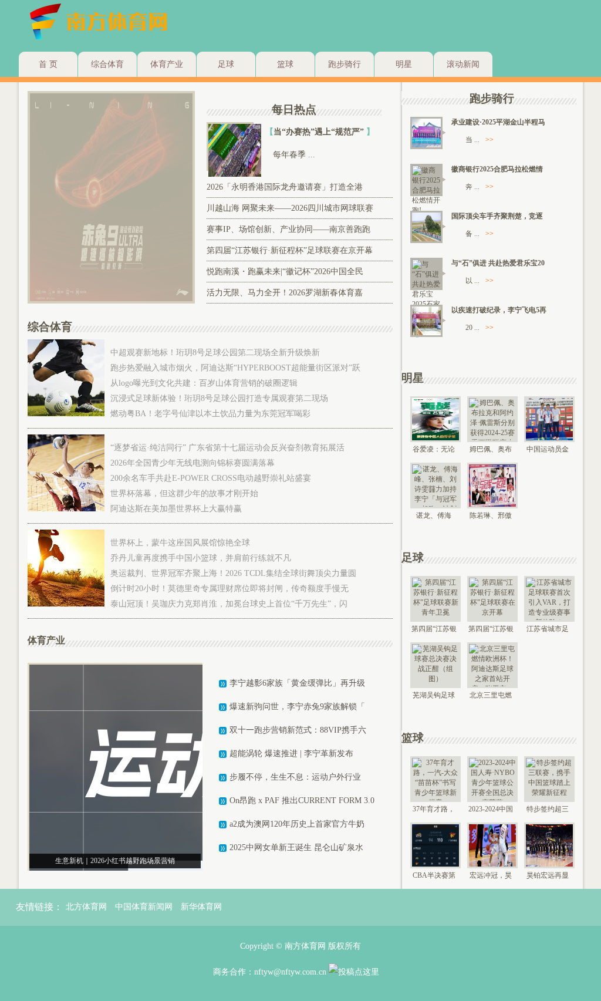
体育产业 (166, 64)
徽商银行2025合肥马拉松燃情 (497, 169)
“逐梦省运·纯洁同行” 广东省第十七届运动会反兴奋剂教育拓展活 (227, 447)
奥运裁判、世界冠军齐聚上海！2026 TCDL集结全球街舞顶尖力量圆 (233, 573)
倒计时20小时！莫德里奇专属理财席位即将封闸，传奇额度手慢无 (229, 588)
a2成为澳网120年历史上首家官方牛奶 (296, 824)
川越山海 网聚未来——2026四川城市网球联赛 (290, 208)
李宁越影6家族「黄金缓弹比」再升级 (297, 683)
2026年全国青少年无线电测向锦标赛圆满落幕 (192, 463)
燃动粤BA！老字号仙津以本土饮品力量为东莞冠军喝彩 (210, 413)
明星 (404, 64)
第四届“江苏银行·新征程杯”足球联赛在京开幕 (290, 250)
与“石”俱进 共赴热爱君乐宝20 (498, 263)
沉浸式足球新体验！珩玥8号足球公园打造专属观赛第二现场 (219, 398)
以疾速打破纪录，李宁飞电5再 (498, 310)
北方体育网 (86, 906)
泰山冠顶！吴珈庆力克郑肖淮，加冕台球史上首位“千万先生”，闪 (228, 603)
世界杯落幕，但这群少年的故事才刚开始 (184, 493)
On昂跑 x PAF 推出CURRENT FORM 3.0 (301, 800)
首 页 (48, 64)
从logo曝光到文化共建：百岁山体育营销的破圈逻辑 (204, 383)
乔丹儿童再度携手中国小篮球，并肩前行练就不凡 (200, 558)
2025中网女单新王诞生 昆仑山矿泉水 (296, 847)
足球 (226, 64)
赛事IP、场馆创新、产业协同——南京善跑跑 (288, 229)
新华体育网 (201, 906)
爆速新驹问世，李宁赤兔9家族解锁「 (297, 706)
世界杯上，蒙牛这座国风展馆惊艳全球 (180, 542)
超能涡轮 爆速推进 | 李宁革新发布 (291, 753)
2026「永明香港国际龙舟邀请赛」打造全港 (285, 187)
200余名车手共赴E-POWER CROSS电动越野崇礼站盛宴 (210, 478)
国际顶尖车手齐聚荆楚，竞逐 (497, 216)
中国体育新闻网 (144, 906)
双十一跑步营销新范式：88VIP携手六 (297, 730)
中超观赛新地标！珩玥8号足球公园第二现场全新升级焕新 (215, 352)
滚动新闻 (463, 64)
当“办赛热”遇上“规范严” (320, 131)
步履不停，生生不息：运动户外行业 (295, 777)
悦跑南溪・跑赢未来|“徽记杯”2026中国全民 (285, 271)
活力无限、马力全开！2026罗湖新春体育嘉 (285, 292)
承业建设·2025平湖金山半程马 (498, 122)
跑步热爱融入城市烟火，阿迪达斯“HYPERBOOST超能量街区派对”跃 (235, 367)
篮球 (285, 64)
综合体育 (107, 64)
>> (489, 140)
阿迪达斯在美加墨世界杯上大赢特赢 (176, 508)
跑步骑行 (344, 64)
